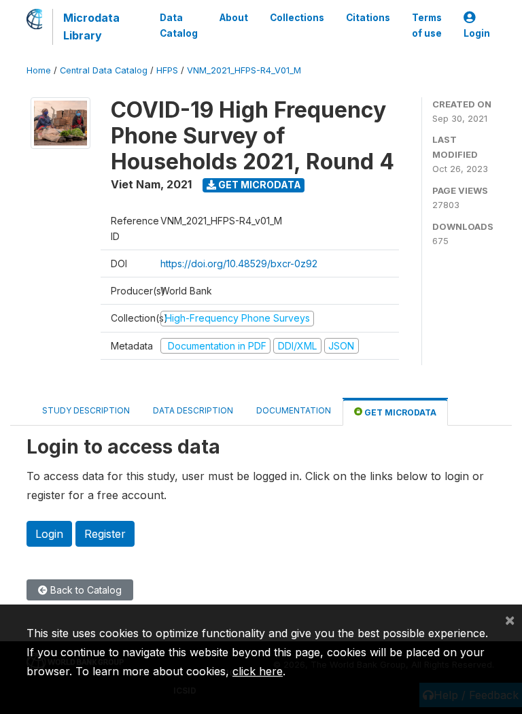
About (234, 17)
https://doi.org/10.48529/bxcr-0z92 (238, 263)
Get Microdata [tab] (399, 412)
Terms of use (427, 25)
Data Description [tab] (193, 410)
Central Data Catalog (103, 70)
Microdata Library (91, 26)
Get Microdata (258, 184)
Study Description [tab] (86, 410)
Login (477, 33)
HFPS (167, 70)
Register (105, 534)
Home (39, 70)
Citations (368, 17)
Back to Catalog (85, 590)
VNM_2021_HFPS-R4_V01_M (244, 70)
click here (257, 671)
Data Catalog (179, 25)
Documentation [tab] (293, 410)
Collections (297, 17)
